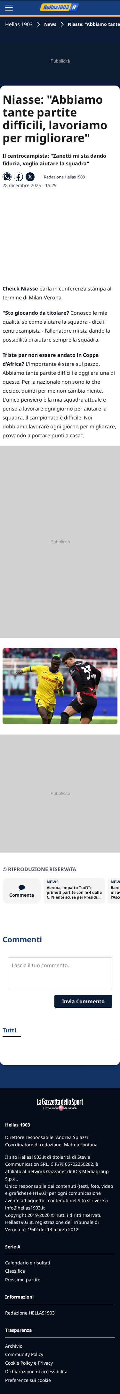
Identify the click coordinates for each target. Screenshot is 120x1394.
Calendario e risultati (27, 1263)
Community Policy (24, 1354)
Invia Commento (83, 1001)
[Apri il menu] (9, 7)
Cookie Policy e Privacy (29, 1363)
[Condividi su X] (30, 176)
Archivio (13, 1346)
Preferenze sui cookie (28, 1380)
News (50, 24)
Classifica (15, 1271)
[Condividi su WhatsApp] (7, 176)
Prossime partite (22, 1280)
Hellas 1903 (19, 24)
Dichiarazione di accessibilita (36, 1371)
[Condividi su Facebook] (18, 176)
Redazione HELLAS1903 (30, 1313)
